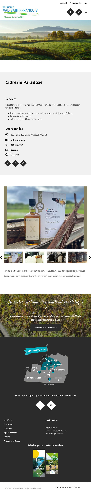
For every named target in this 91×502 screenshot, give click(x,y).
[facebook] (40, 405)
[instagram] (51, 405)
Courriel (14, 149)
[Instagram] (15, 163)
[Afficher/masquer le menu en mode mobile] (86, 13)
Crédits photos (51, 420)
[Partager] (23, 163)
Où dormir (8, 428)
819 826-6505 (51, 430)
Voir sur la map (18, 140)
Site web (15, 154)
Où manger (8, 424)
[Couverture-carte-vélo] (52, 454)
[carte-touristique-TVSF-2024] (39, 450)
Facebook (70, 11)
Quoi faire (8, 420)
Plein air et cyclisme (12, 441)
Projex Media (76, 487)
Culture (7, 437)
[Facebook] (8, 163)
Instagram (78, 11)
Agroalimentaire (10, 432)
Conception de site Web (63, 487)
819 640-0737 (17, 145)
